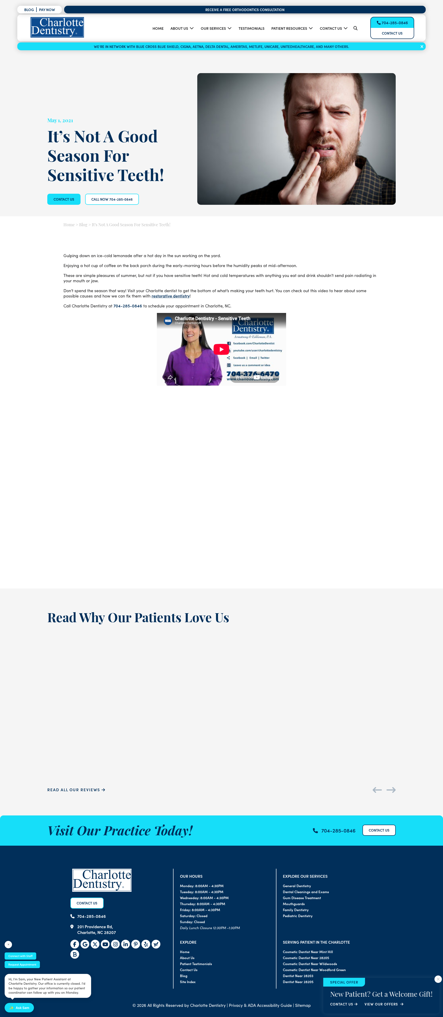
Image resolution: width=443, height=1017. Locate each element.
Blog (29, 9)
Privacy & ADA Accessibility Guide (260, 1005)
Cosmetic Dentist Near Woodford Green (314, 969)
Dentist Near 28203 (298, 975)
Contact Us (331, 28)
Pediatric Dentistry (298, 915)
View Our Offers (382, 1004)
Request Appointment (22, 964)
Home (158, 28)
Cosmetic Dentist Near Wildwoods (310, 963)
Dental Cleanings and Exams (306, 891)
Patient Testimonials (196, 963)
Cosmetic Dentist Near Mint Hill (308, 951)
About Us (179, 28)
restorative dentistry (171, 296)
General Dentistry (297, 885)
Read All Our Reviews (74, 789)
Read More (71, 570)
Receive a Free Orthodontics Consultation (244, 9)
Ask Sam (19, 1007)
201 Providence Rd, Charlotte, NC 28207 (96, 929)
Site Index (188, 981)
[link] (95, 944)
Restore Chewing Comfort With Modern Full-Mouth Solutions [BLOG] (336, 546)
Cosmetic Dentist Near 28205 (306, 957)
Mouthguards (294, 903)
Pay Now (47, 9)
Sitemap (303, 1005)
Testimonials (251, 28)
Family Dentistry (296, 909)
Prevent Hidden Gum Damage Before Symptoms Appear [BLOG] (221, 546)
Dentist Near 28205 (298, 981)
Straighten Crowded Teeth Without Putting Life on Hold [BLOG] (106, 546)
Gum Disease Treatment (302, 897)
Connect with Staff (20, 956)
